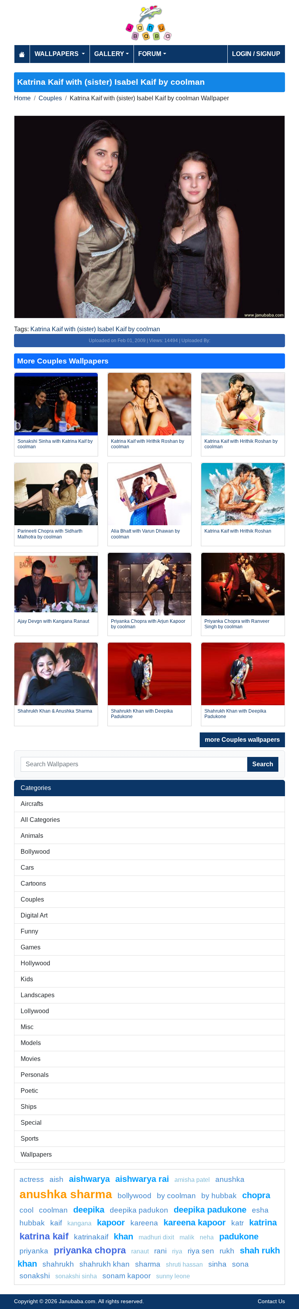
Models (31, 1043)
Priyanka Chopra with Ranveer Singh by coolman (236, 624)
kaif (56, 1223)
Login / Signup (256, 54)
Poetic (29, 1090)
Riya (177, 1251)
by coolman (176, 1196)
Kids (27, 979)
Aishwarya (89, 1179)
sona (240, 1264)
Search (262, 764)
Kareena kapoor (195, 1222)
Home (22, 98)
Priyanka (33, 1251)
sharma (147, 1264)
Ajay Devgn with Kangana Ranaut (53, 621)
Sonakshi (34, 1276)
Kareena (144, 1223)
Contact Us (271, 1301)
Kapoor (111, 1222)
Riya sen (201, 1251)
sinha (217, 1264)
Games (30, 947)
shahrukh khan (104, 1264)
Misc (27, 1027)
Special (31, 1122)
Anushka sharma (65, 1194)
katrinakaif (91, 1237)
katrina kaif (44, 1236)
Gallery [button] (109, 54)
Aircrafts (32, 803)
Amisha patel (192, 1179)
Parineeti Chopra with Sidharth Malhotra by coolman (50, 533)
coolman (53, 1210)
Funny (29, 931)
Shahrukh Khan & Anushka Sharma (55, 711)
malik (186, 1237)
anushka (229, 1179)
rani (160, 1251)
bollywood (134, 1196)
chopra (256, 1195)
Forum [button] (149, 54)
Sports (30, 1138)
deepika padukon (139, 1210)
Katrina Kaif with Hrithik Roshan (237, 531)
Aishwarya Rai (142, 1179)
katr (237, 1223)
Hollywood (35, 963)
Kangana (79, 1223)
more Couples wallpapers (242, 739)
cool (26, 1210)
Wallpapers (36, 1154)
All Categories (40, 819)
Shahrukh (58, 1264)
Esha (260, 1210)
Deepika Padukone (210, 1210)
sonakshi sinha (76, 1276)
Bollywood (35, 851)
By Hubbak (219, 1196)
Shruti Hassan (184, 1264)
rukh (227, 1251)
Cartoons (33, 883)
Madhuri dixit (156, 1237)
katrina (263, 1222)
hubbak (32, 1223)
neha (207, 1237)
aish (56, 1179)
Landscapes (38, 995)
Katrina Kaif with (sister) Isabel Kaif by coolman (95, 329)
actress (31, 1179)
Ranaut (140, 1251)
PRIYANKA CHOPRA (90, 1250)
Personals (35, 1074)
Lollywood (35, 1011)
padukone (239, 1236)
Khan (123, 1236)
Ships (29, 1106)
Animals (32, 835)
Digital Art (34, 915)
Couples (50, 98)
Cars (27, 867)
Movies (30, 1059)
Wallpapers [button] (57, 54)
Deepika (88, 1210)
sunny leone (173, 1276)
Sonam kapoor (126, 1276)
